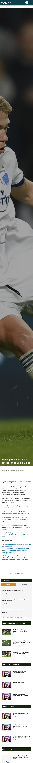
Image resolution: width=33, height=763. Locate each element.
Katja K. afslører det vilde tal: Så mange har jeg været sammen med (21, 738)
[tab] (8, 584)
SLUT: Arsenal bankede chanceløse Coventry (14, 590)
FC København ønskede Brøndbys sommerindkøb (16, 548)
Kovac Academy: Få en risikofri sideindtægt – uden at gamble (21, 642)
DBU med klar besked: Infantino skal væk (13, 609)
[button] (30, 2)
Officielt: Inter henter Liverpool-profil (12, 617)
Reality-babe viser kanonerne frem (18, 683)
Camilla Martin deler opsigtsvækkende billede (20, 694)
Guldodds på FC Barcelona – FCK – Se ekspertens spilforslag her (21, 653)
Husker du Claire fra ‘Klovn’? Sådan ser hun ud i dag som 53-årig (21, 715)
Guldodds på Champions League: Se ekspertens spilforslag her (20, 631)
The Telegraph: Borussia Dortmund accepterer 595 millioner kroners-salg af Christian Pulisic (15, 534)
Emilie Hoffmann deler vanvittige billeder (19, 671)
